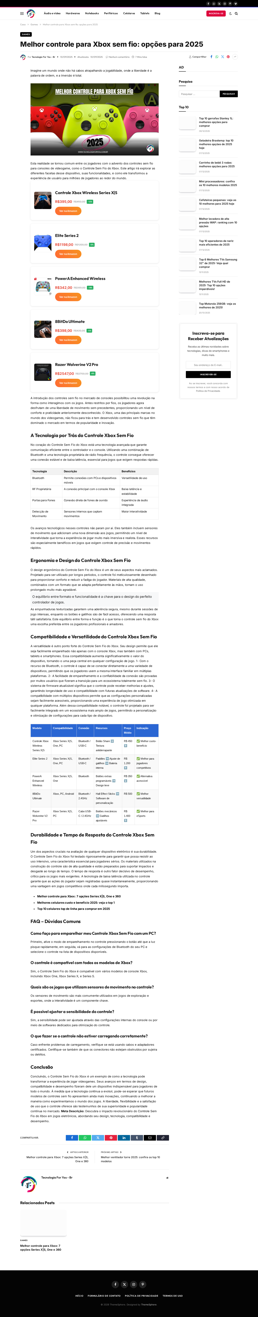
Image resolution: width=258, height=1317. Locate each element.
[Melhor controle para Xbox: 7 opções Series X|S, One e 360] (43, 1223)
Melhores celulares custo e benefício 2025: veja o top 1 (75, 902)
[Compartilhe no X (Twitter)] (222, 57)
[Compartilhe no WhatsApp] (217, 57)
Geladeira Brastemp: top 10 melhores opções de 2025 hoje (216, 144)
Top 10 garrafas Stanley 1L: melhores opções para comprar (216, 122)
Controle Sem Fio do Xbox (101, 168)
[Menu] (22, 13)
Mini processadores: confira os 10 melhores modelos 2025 (218, 183)
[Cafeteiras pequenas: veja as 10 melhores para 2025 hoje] (187, 204)
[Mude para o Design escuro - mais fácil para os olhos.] (230, 13)
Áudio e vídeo (52, 13)
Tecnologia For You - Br (43, 56)
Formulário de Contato (104, 1295)
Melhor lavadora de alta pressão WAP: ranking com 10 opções (218, 222)
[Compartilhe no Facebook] (211, 57)
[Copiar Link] (7, 140)
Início (79, 1295)
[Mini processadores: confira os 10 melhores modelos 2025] (187, 185)
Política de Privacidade (208, 391)
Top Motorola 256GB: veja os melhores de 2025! (217, 305)
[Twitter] (7, 86)
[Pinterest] (7, 113)
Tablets (144, 13)
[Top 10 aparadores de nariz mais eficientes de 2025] (187, 245)
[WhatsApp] (7, 95)
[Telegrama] (7, 131)
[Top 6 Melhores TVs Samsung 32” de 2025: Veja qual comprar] (187, 263)
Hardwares (73, 13)
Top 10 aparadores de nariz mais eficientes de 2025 (216, 242)
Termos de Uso (173, 1295)
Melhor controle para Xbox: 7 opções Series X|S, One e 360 (79, 896)
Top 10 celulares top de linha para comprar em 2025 (73, 909)
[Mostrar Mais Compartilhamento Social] (235, 57)
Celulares (129, 13)
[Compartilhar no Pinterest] (228, 57)
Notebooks (92, 13)
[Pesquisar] (236, 13)
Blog (157, 13)
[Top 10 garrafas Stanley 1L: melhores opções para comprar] (187, 122)
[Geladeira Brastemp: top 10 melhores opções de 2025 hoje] (187, 144)
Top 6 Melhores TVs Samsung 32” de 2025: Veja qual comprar (218, 263)
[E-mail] (7, 122)
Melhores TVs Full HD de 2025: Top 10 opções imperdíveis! (214, 285)
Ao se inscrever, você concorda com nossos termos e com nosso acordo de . (208, 387)
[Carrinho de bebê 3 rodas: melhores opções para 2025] (187, 167)
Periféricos (111, 13)
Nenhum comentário (119, 56)
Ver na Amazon (68, 210)
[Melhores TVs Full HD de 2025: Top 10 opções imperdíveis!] (187, 286)
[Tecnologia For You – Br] (30, 13)
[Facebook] (7, 77)
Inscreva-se (216, 13)
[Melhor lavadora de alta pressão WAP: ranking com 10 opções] (187, 223)
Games (26, 34)
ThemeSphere (149, 1304)
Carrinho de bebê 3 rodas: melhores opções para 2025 (217, 164)
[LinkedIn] (7, 104)
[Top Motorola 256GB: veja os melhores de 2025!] (187, 308)
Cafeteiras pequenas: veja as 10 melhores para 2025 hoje (217, 201)
